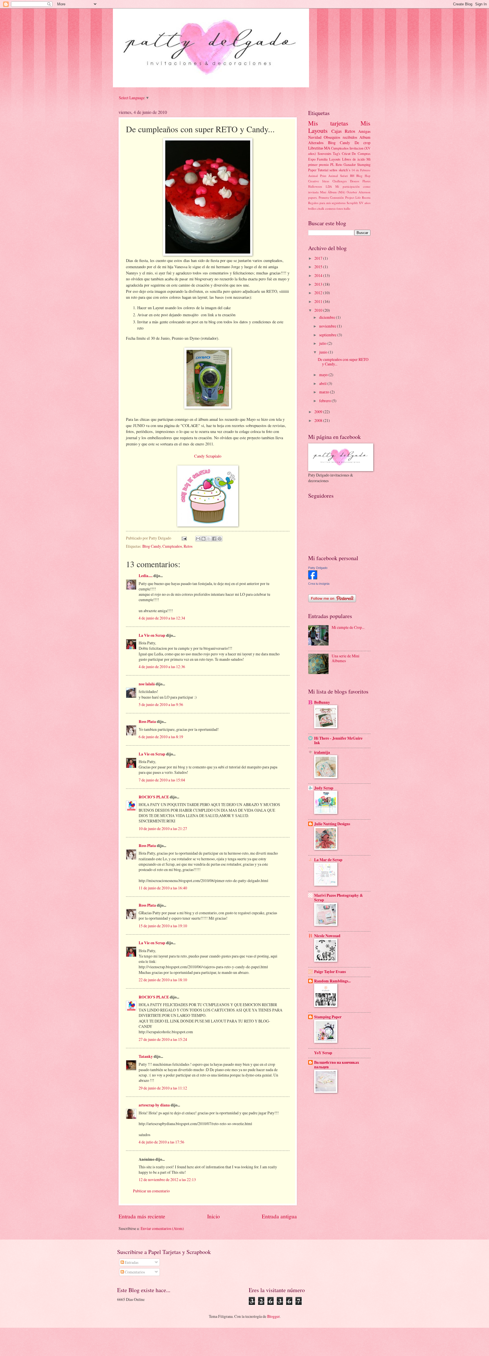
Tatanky (146, 1056)
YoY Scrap (323, 1053)
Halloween (315, 186)
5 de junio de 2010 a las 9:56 (161, 704)
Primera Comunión (331, 197)
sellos (333, 170)
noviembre (328, 326)
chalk (320, 208)
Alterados (315, 142)
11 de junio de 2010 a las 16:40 (163, 888)
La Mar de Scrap (328, 860)
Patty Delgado (317, 567)
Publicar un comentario (151, 1190)
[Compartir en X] (209, 538)
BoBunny (322, 702)
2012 (318, 292)
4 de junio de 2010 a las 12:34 (162, 618)
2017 (318, 258)
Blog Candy (151, 546)
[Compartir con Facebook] (214, 538)
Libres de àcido (353, 159)
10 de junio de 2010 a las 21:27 (163, 828)
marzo (324, 392)
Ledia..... (146, 576)
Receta (366, 197)
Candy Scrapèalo (207, 456)
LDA (329, 186)
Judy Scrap (323, 788)
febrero (325, 400)
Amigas (364, 131)
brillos (312, 208)
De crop (363, 142)
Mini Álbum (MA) (333, 192)
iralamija (322, 752)
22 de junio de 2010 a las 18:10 (163, 979)
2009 (318, 411)
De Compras (361, 153)
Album (364, 137)
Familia (322, 159)
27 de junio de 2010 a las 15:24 (163, 1039)
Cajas (336, 131)
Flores (366, 181)
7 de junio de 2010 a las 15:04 (162, 780)
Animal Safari (338, 176)
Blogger (273, 1316)
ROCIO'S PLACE (154, 797)
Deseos (354, 181)
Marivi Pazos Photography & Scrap (338, 898)
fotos (339, 208)
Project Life (353, 197)
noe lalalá (147, 684)
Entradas (131, 1262)
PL (332, 164)
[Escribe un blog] (203, 538)
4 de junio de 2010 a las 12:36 (162, 666)
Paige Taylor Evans (330, 971)
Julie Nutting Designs (332, 824)
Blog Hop (363, 176)
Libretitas (315, 148)
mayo (324, 374)
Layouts (334, 159)
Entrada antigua (279, 1216)
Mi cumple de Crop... (348, 627)
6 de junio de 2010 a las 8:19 (161, 736)
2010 (318, 310)
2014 (318, 275)
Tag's (336, 153)
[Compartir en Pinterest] (219, 538)
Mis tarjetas (328, 123)
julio (323, 343)
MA (327, 148)
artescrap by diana (154, 1105)
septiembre (328, 334)
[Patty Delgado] (312, 577)
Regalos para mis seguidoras (327, 203)
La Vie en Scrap (152, 635)
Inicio (213, 1216)
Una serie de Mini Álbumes (345, 658)
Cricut (346, 153)
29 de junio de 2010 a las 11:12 (163, 1088)
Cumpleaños (172, 546)
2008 (318, 420)
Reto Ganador (346, 164)
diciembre (327, 317)
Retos (188, 546)
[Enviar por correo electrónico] (198, 538)
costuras (330, 208)
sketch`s (344, 170)
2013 (318, 284)
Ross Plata (147, 721)
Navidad (314, 137)
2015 (318, 266)
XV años (364, 203)
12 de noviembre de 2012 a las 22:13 (167, 1179)
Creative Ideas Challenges (327, 181)
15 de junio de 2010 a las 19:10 (163, 925)
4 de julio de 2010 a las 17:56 (161, 1142)
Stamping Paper (328, 1017)
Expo (312, 159)
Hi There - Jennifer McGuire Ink (338, 740)
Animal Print (317, 176)
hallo (347, 208)
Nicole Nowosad (327, 936)
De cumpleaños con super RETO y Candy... (343, 362)
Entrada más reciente (142, 1216)
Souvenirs (324, 153)
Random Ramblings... (332, 981)
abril (323, 383)
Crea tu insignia (318, 583)
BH (352, 176)
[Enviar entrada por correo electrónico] (184, 538)
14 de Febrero (360, 170)
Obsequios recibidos (340, 137)
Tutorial (323, 170)
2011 (318, 301)
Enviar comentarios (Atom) (162, 1228)
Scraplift (352, 203)
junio (323, 352)
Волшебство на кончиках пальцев (336, 1065)
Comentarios (134, 1272)
